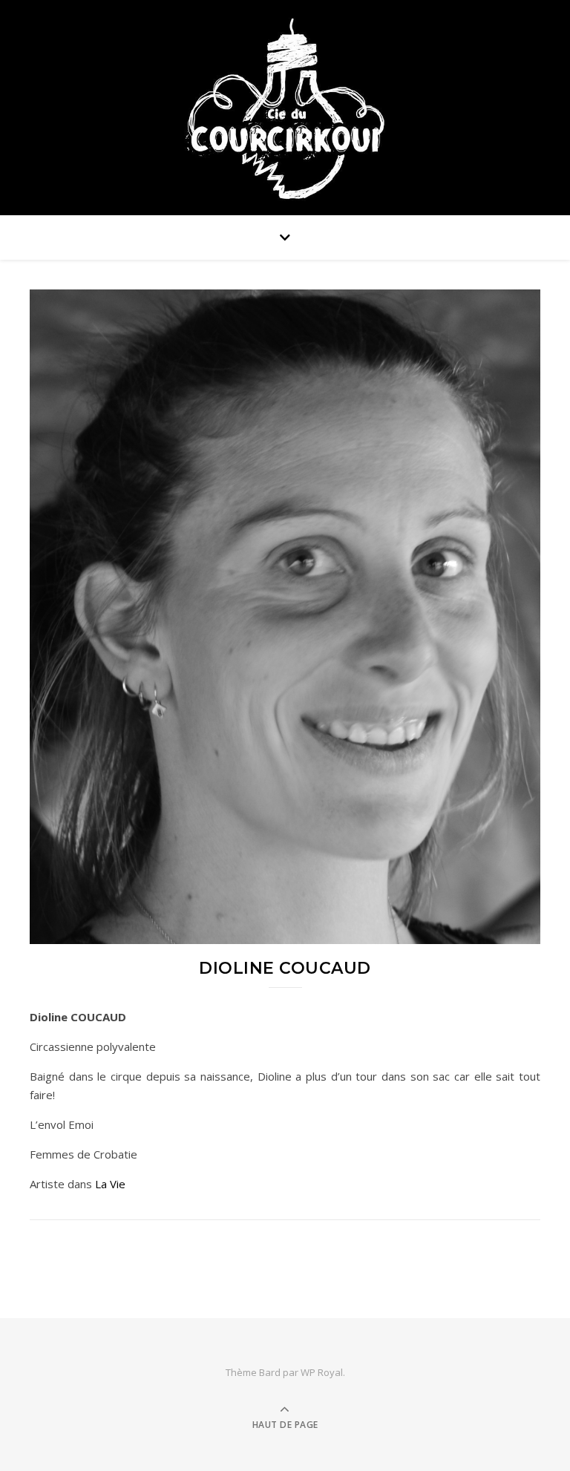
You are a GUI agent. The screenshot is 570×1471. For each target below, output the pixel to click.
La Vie (110, 1183)
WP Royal (322, 1372)
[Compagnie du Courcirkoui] (285, 103)
